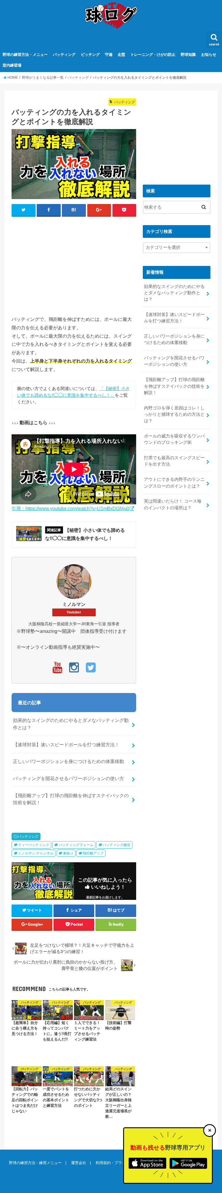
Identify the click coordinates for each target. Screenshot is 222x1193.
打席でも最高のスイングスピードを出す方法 (174, 460)
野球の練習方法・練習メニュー (35, 1163)
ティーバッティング (33, 845)
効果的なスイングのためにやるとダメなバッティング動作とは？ (71, 724)
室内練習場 (12, 65)
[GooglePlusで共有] (99, 210)
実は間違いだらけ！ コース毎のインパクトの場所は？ (172, 504)
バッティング (64, 54)
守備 (108, 54)
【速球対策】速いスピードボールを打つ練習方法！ (66, 744)
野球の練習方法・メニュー (25, 54)
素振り (68, 853)
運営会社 (78, 1163)
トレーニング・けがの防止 (152, 54)
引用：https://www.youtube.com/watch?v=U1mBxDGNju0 (70, 508)
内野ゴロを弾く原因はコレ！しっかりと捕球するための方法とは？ (174, 414)
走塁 (121, 54)
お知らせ (208, 54)
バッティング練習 (116, 845)
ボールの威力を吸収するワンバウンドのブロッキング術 (174, 439)
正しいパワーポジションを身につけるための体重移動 (68, 761)
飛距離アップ (93, 853)
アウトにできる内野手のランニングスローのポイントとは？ (174, 482)
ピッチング (90, 54)
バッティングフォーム (76, 845)
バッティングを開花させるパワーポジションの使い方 (68, 778)
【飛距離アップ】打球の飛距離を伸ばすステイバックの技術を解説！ (71, 799)
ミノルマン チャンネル (35, 853)
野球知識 (188, 54)
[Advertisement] (117, 263)
